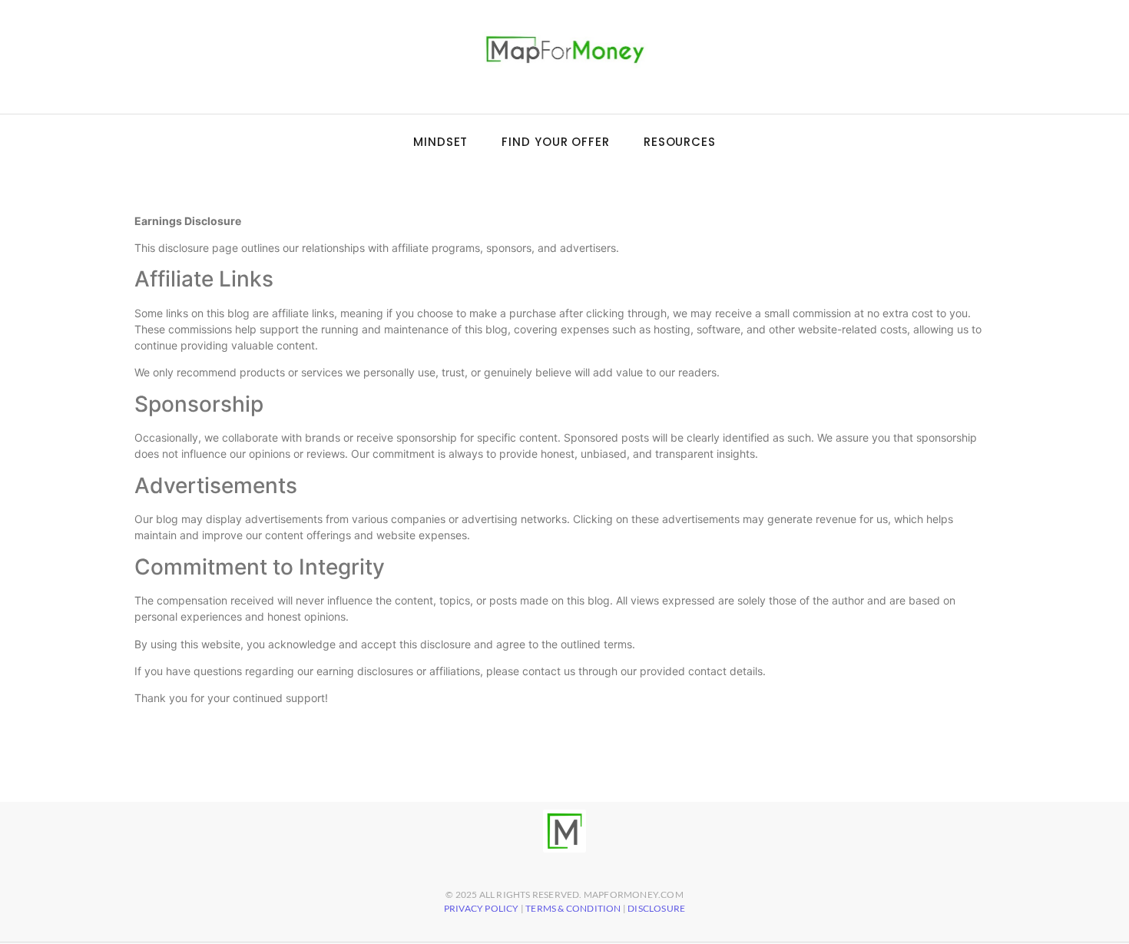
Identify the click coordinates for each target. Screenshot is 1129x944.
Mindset (440, 142)
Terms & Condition (573, 908)
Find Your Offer (556, 142)
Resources (680, 142)
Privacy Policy (481, 908)
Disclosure (656, 908)
